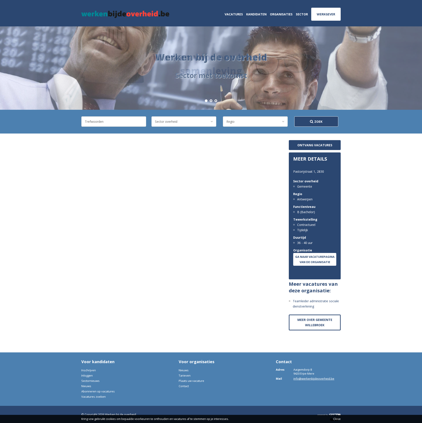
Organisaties (281, 14)
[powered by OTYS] (329, 414)
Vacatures (234, 14)
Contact (184, 386)
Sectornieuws (90, 381)
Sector (302, 14)
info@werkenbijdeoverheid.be (313, 379)
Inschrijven (88, 370)
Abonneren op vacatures (98, 391)
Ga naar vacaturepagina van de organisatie (315, 259)
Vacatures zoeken (93, 397)
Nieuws (86, 386)
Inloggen (87, 375)
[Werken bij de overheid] (125, 14)
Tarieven (185, 375)
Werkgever (326, 14)
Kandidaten (256, 14)
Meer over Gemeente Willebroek (314, 322)
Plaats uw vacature (191, 381)
